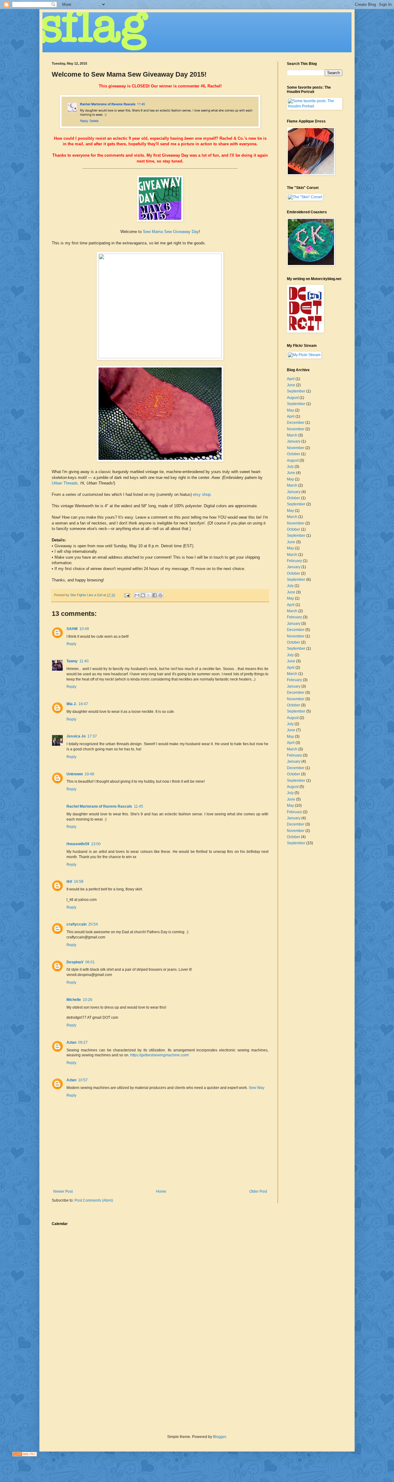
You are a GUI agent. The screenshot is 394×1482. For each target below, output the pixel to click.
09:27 (83, 1042)
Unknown (74, 774)
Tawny (72, 661)
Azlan (71, 1042)
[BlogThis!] (143, 595)
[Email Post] (127, 595)
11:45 (138, 806)
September (296, 391)
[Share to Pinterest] (160, 595)
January (293, 441)
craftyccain (76, 924)
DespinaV (74, 962)
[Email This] (137, 595)
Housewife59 (77, 844)
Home (161, 1191)
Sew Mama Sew (157, 231)
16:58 (78, 881)
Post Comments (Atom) (93, 1200)
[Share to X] (149, 595)
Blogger (219, 1437)
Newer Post (63, 1191)
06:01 (90, 962)
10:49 (84, 629)
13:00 (96, 844)
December (295, 422)
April (291, 379)
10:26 (87, 1000)
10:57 (83, 1080)
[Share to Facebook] (154, 595)
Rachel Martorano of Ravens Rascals (99, 806)
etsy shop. (202, 494)
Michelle (73, 1000)
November (295, 429)
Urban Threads (65, 483)
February (294, 561)
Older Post (258, 1191)
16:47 (83, 704)
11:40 (84, 661)
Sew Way (256, 1088)
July (290, 466)
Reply (71, 644)
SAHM (72, 629)
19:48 (89, 774)
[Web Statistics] (24, 1455)
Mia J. (71, 704)
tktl (69, 881)
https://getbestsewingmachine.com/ (159, 1055)
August (293, 398)
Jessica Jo (76, 736)
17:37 (92, 736)
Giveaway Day (186, 231)
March (292, 435)
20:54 (93, 924)
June (291, 385)
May (290, 410)
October (293, 454)
